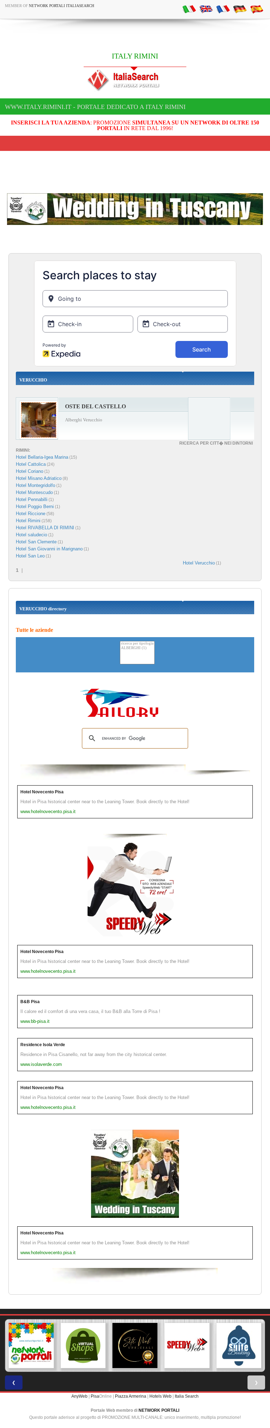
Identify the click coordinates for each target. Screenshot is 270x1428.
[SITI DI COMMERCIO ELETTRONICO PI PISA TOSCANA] (83, 1345)
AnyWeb (79, 1396)
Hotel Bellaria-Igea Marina (42, 457)
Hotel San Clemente (36, 541)
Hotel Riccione (30, 513)
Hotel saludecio (31, 534)
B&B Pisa (30, 1001)
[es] (257, 9)
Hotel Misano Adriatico (39, 478)
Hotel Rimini (28, 520)
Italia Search (187, 1396)
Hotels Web (160, 1396)
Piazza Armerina (130, 1396)
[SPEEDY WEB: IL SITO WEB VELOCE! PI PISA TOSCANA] (187, 1345)
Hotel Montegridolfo (35, 485)
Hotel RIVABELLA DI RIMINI (45, 527)
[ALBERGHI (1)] (137, 648)
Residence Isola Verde (42, 1044)
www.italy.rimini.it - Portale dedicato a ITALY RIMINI (95, 106)
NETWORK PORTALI (159, 1410)
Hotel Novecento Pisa (42, 791)
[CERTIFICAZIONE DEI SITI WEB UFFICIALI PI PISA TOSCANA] (135, 1345)
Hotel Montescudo (34, 492)
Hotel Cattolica (31, 464)
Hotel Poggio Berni (35, 506)
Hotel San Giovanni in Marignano (49, 548)
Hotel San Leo (30, 556)
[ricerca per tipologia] (137, 643)
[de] (240, 9)
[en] (206, 9)
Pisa (95, 1396)
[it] (189, 9)
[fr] (223, 9)
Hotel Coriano (29, 471)
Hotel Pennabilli (31, 499)
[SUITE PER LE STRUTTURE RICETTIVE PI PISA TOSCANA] (238, 1345)
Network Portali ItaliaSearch (61, 6)
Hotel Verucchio (199, 563)
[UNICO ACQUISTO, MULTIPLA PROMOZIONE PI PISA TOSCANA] (31, 1345)
